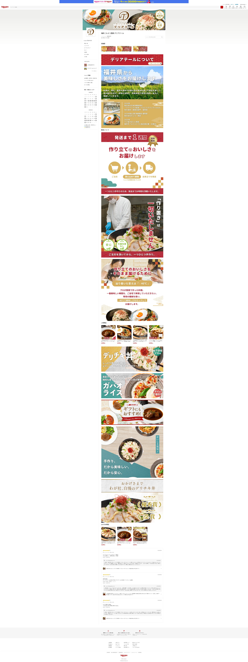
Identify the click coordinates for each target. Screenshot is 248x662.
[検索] (222, 7)
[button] (243, 4)
